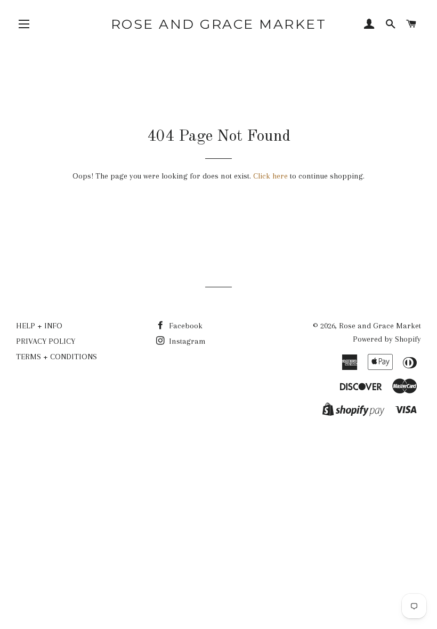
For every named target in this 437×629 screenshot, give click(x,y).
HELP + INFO (39, 325)
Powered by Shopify (387, 339)
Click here (270, 176)
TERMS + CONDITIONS (56, 356)
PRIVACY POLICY (45, 341)
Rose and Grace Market (219, 24)
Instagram (186, 341)
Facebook (185, 325)
